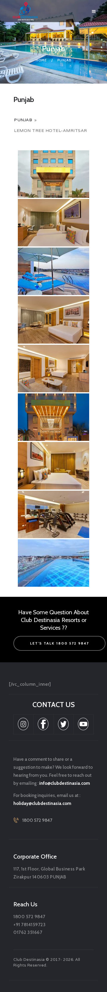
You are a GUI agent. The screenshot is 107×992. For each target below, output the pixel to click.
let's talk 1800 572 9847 (59, 643)
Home (41, 60)
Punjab (23, 119)
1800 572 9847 (37, 820)
